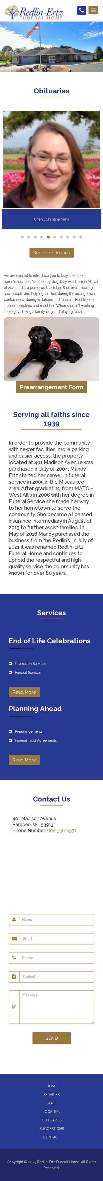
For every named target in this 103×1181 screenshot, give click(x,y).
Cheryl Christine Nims (51, 219)
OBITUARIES (52, 1120)
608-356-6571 (61, 830)
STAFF (51, 1103)
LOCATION (51, 1112)
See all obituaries (51, 252)
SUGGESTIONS (52, 1129)
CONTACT (51, 1137)
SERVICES (52, 1095)
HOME (51, 1086)
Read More (24, 692)
